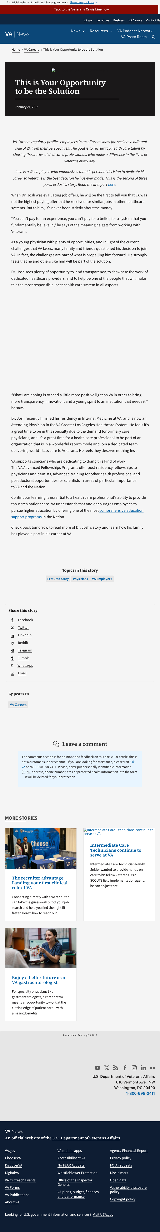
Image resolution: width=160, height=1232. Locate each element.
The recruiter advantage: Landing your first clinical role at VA (40, 883)
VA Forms (12, 1187)
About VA (12, 1202)
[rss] (115, 1067)
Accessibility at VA (71, 1158)
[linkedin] (143, 1067)
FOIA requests (121, 1165)
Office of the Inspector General (75, 1182)
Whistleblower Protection (78, 1173)
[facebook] (125, 1067)
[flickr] (152, 1067)
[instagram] (134, 1067)
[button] (79, 9)
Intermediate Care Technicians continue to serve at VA (115, 850)
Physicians (80, 579)
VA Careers (18, 704)
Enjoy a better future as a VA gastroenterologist (38, 979)
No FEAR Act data (71, 1165)
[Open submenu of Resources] (110, 31)
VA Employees (102, 579)
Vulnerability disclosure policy (128, 1190)
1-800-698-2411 (140, 1093)
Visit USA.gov (103, 1214)
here (111, 184)
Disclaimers (119, 1173)
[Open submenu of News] (82, 31)
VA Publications (17, 1194)
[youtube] (97, 1067)
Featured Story (58, 579)
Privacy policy (120, 1158)
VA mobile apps (70, 1150)
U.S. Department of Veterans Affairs (86, 1138)
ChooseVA (13, 1158)
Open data (118, 1180)
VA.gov (10, 1150)
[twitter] (106, 1067)
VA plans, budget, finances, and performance (79, 1194)
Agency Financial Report (129, 1150)
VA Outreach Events (20, 1180)
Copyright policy (122, 1199)
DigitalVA (12, 1173)
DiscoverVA (13, 1165)
